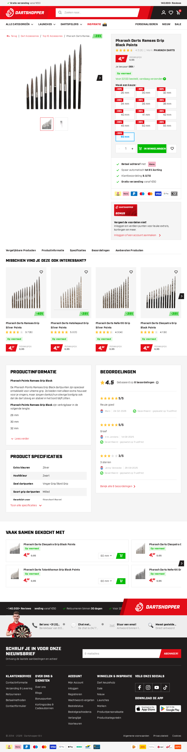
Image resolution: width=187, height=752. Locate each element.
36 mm (146, 103)
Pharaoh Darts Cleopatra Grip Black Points (159, 325)
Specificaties (78, 250)
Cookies (176, 735)
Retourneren (13, 694)
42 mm (167, 114)
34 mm (125, 103)
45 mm (125, 125)
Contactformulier (16, 706)
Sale (99, 688)
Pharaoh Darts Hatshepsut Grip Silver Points (70, 325)
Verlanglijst (74, 717)
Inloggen (73, 688)
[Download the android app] (170, 708)
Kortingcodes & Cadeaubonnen (44, 706)
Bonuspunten (43, 698)
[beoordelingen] (157, 382)
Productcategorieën (109, 717)
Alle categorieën (18, 24)
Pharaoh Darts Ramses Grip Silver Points (22, 325)
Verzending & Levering (19, 688)
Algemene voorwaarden (136, 735)
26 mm (125, 92)
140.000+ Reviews (171, 3)
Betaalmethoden (16, 700)
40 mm (125, 114)
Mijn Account (75, 682)
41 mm (146, 114)
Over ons (40, 687)
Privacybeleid (160, 735)
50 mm (146, 125)
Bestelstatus (75, 706)
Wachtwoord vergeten (81, 700)
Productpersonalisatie (110, 712)
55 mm (167, 125)
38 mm (167, 103)
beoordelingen (101, 250)
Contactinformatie (17, 682)
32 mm (167, 92)
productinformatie (53, 250)
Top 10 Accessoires (53, 36)
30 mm (146, 92)
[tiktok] (165, 687)
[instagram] (148, 687)
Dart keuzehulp (106, 682)
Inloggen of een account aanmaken (135, 235)
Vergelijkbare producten (21, 250)
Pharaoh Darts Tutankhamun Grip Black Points (52, 569)
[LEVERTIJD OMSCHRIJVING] (164, 78)
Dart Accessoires (30, 36)
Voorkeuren (75, 723)
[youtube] (156, 687)
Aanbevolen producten (129, 250)
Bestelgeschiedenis (79, 712)
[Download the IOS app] (146, 708)
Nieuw (100, 694)
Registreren (75, 694)
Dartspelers (70, 24)
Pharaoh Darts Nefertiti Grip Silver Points (113, 325)
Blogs (38, 692)
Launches (45, 24)
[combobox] (98, 13)
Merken (101, 706)
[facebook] (139, 687)
